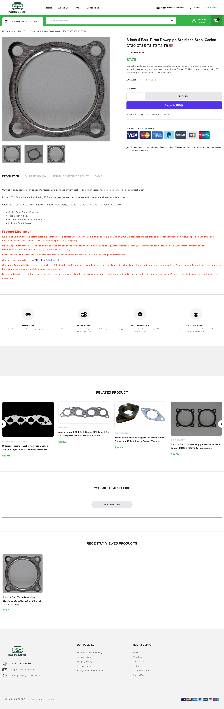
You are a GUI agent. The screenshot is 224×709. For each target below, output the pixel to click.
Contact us (93, 7)
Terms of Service (85, 666)
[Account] (194, 20)
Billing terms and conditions (91, 670)
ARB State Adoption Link (47, 260)
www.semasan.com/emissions (17, 249)
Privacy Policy (84, 657)
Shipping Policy (35, 176)
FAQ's (78, 7)
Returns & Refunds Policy (70, 176)
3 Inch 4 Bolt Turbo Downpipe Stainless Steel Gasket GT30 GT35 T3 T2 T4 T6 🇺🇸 (21, 601)
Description (10, 176)
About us (63, 7)
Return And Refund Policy (89, 652)
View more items (112, 504)
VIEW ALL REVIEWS (138, 52)
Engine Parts (121, 433)
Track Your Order (141, 670)
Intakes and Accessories (15, 441)
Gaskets (63, 427)
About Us (137, 657)
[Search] (172, 20)
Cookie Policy (139, 675)
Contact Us (139, 661)
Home (49, 7)
